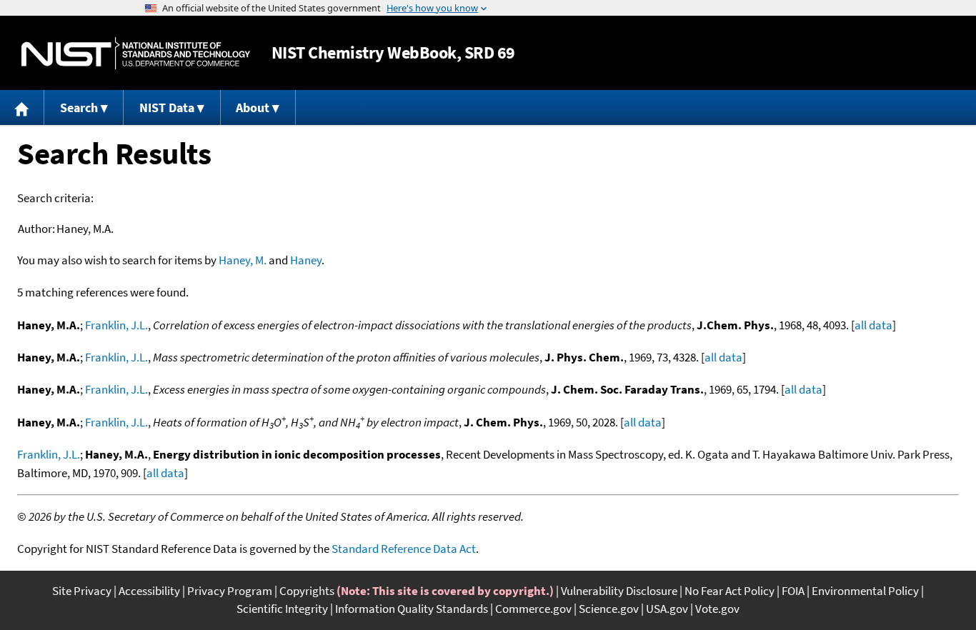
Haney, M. (243, 260)
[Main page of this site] (22, 107)
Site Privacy (81, 591)
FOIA (793, 591)
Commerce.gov (533, 608)
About (252, 107)
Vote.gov (717, 608)
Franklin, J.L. (116, 325)
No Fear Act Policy (729, 591)
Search (79, 107)
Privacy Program (229, 591)
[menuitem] (22, 107)
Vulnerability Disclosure (619, 591)
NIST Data (166, 107)
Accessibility (149, 591)
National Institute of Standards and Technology (135, 53)
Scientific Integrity (282, 608)
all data (873, 325)
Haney (306, 260)
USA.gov (667, 608)
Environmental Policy (865, 591)
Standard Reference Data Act (404, 548)
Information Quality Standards (411, 608)
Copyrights (306, 591)
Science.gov (609, 608)
